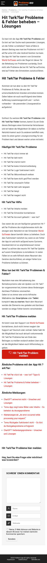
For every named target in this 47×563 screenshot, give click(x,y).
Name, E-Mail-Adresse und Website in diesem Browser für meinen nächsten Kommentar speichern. (23, 531)
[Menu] (3, 3)
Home (4, 10)
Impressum (11, 559)
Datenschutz (23, 559)
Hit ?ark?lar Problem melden (25, 354)
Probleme (13, 10)
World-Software (9, 60)
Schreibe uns (35, 559)
